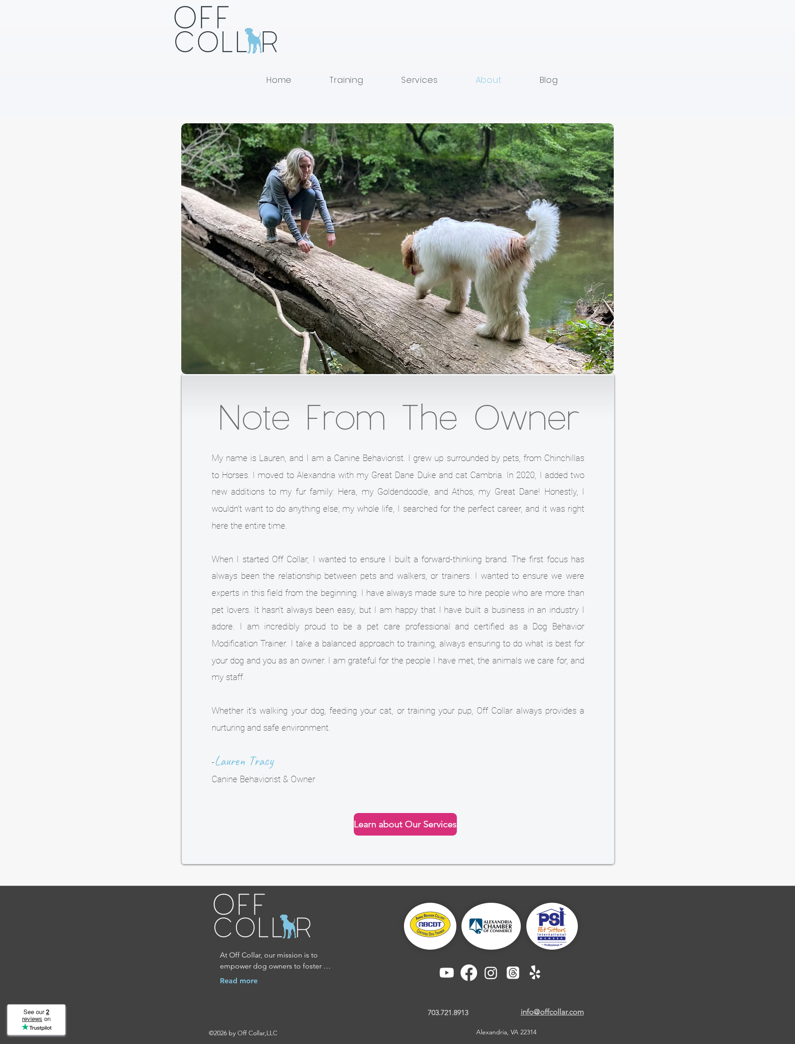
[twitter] (513, 972)
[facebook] (469, 972)
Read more (239, 980)
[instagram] (491, 972)
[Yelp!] (535, 972)
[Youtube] (446, 972)
